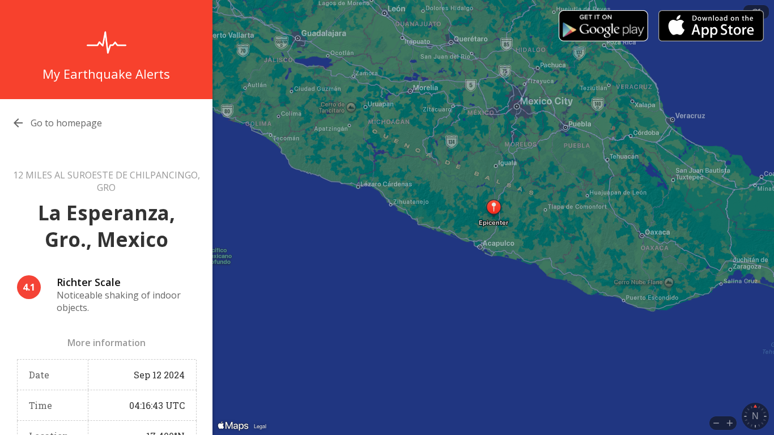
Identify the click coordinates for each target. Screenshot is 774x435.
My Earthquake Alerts (106, 73)
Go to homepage (66, 123)
